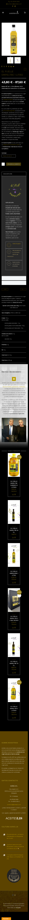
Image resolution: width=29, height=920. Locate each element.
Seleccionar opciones (13, 495)
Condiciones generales (18, 903)
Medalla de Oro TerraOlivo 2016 (11, 144)
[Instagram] (15, 6)
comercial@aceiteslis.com (15, 4)
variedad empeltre (8, 99)
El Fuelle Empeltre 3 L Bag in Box (13, 618)
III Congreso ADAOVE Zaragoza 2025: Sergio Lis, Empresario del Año (15, 856)
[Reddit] (13, 66)
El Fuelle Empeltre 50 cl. (14, 530)
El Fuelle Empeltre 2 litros (14, 708)
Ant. (5, 289)
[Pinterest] (6, 66)
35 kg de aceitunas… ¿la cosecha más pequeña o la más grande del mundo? (15, 836)
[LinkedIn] (11, 66)
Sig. (22, 289)
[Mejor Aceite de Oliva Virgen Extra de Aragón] (14, 875)
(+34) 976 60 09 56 (14, 1)
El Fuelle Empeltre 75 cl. (14, 663)
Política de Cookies (19, 905)
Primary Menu (3, 12)
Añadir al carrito (14, 164)
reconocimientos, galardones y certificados (14, 386)
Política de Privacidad (8, 905)
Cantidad (4, 153)
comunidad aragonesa (9, 110)
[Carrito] (24, 13)
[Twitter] (4, 66)
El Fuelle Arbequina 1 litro (14, 573)
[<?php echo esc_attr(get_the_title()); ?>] (15, 495)
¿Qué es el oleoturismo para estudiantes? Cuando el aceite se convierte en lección (15, 846)
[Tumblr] (8, 66)
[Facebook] (13, 6)
